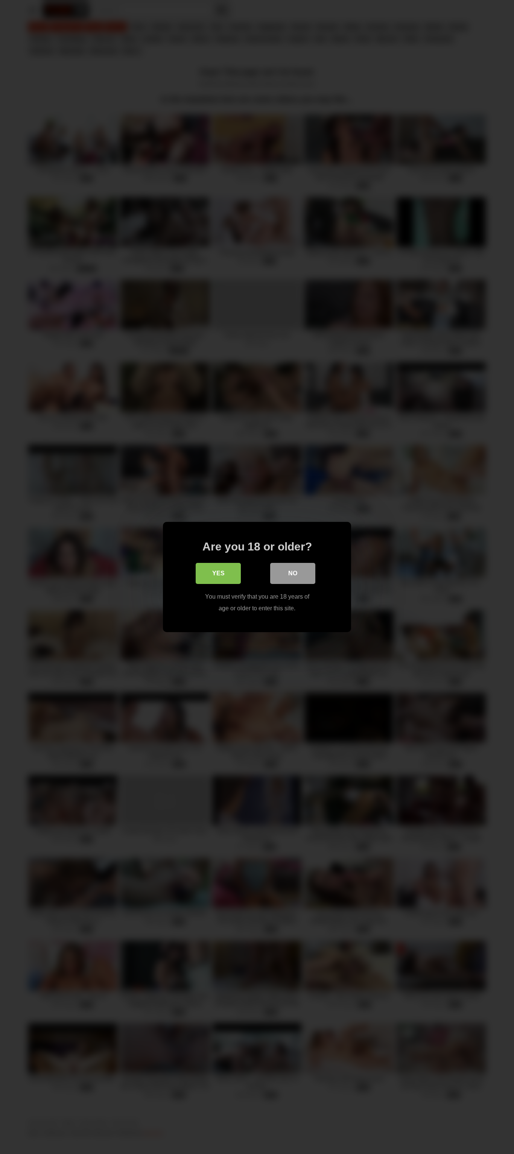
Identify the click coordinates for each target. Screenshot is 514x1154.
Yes (218, 573)
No (292, 573)
